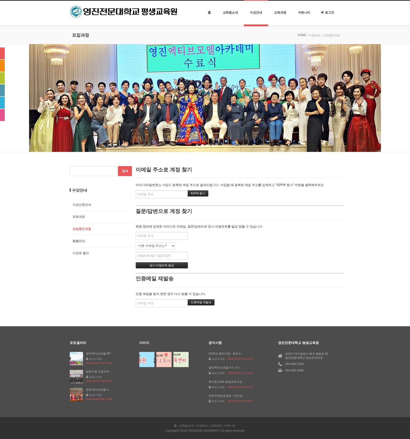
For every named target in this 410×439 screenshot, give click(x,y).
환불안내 (79, 241)
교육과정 (280, 12)
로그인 (329, 12)
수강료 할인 (81, 253)
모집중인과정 (82, 229)
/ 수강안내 (314, 35)
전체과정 (79, 217)
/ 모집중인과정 (331, 35)
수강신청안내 (82, 204)
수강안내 (256, 12)
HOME (302, 35)
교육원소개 (230, 12)
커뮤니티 (304, 12)
